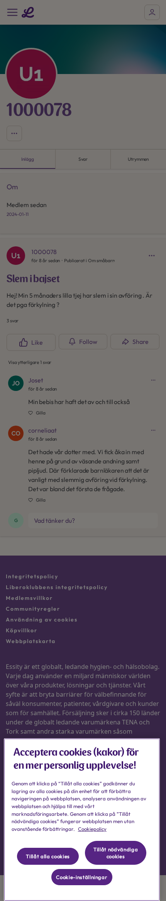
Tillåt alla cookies (47, 856)
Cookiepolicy (92, 829)
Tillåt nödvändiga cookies (115, 852)
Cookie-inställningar (81, 877)
